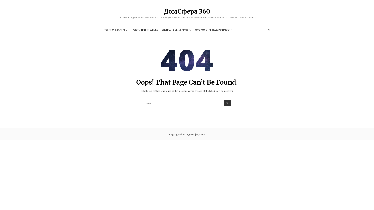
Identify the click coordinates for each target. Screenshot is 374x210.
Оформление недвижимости (213, 29)
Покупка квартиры (115, 29)
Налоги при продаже (144, 29)
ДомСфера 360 (187, 11)
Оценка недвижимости (176, 29)
